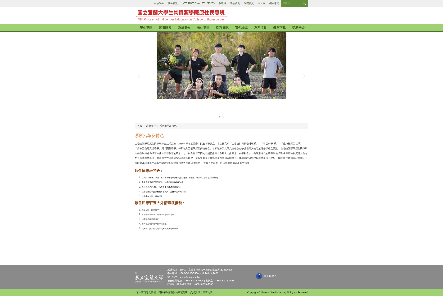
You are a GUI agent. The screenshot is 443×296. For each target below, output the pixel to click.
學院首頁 (249, 3)
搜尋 (304, 3)
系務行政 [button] (260, 27)
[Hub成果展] (221, 75)
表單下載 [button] (279, 27)
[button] (139, 76)
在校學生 (159, 3)
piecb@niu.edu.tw (190, 277)
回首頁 (261, 3)
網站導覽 (274, 3)
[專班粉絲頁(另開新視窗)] (259, 276)
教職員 (222, 3)
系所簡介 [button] (184, 27)
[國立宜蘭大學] (149, 278)
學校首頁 (235, 3)
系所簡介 (151, 125)
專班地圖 (208, 292)
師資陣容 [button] (165, 27)
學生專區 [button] (146, 27)
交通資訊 (195, 292)
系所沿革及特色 (168, 125)
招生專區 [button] (203, 27)
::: (149, 3)
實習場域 (241, 27)
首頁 (139, 125)
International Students (198, 3)
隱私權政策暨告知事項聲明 (173, 292)
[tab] (220, 116)
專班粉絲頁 (270, 275)
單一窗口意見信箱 (146, 292)
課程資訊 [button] (222, 27)
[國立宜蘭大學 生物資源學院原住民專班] (181, 15)
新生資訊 (173, 3)
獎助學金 (298, 27)
